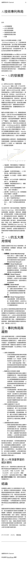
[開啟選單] (26, 2)
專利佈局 (18, 535)
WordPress (10, 557)
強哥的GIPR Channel (7, 2)
